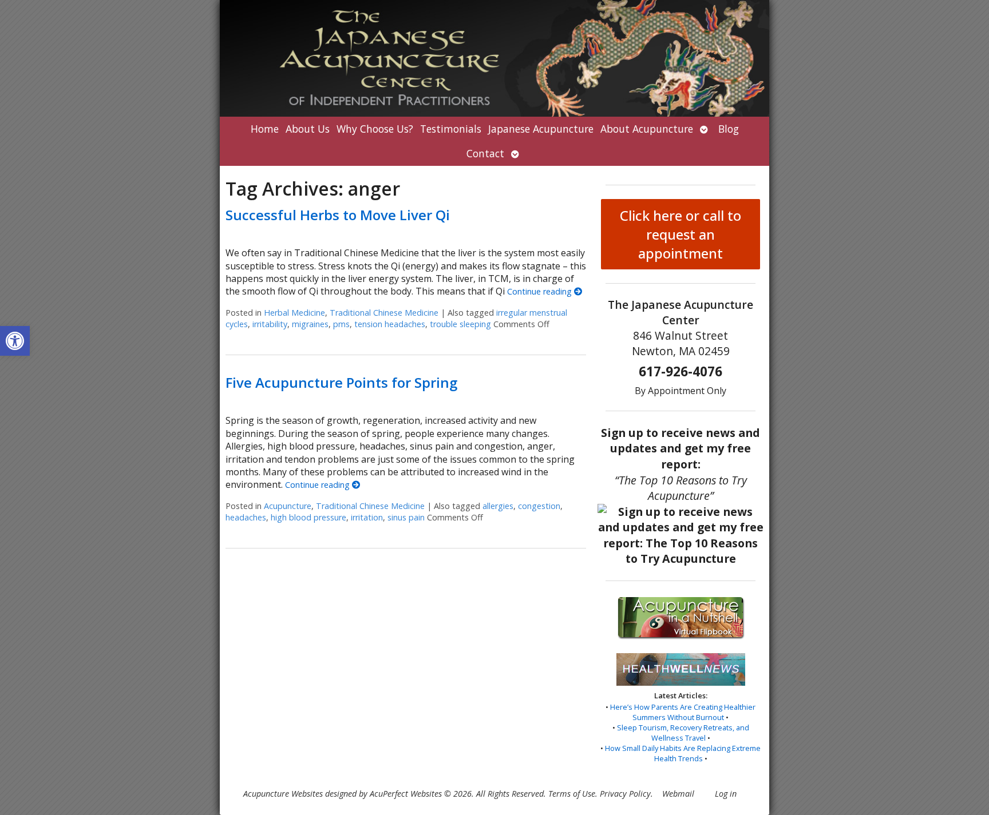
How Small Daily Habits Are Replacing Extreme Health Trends (683, 753)
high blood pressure (308, 517)
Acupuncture (287, 505)
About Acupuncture (646, 129)
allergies (497, 505)
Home (265, 129)
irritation (367, 517)
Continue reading (540, 291)
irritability (269, 324)
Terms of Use (571, 793)
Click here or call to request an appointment (680, 234)
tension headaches (389, 324)
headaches (246, 517)
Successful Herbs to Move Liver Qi (338, 214)
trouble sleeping (460, 324)
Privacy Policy (625, 793)
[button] (15, 341)
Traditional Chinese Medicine (384, 312)
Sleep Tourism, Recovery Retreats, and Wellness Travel (683, 732)
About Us (308, 129)
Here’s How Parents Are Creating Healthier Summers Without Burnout (682, 712)
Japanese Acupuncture (541, 129)
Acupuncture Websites (283, 793)
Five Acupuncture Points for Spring (341, 382)
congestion (539, 505)
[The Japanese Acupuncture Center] (494, 58)
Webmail (678, 793)
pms (341, 324)
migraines (310, 324)
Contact (485, 153)
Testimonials (450, 129)
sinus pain (406, 517)
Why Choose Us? (375, 129)
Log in (726, 793)
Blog (728, 129)
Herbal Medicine (294, 312)
